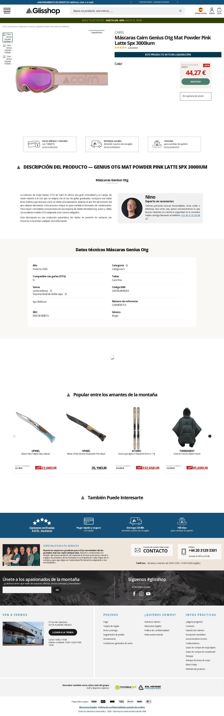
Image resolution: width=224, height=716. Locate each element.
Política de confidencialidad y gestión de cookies (121, 707)
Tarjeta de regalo (111, 626)
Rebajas (189, 656)
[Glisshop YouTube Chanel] (148, 594)
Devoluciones (109, 638)
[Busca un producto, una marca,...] (180, 11)
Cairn (119, 32)
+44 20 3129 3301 (203, 550)
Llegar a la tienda (62, 632)
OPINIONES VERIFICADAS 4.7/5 (65, 2)
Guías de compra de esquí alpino (201, 647)
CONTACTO (155, 551)
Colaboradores (192, 643)
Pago (105, 621)
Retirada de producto (195, 668)
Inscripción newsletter (196, 634)
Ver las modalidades (112, 147)
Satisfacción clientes (195, 630)
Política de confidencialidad (156, 630)
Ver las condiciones (49, 147)
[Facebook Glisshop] (134, 594)
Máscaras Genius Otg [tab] (112, 180)
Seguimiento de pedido (113, 634)
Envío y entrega (110, 630)
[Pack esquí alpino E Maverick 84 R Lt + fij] (136, 428)
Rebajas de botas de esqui (198, 660)
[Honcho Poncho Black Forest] (187, 428)
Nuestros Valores (152, 621)
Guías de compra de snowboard (200, 651)
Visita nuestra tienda (153, 634)
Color (118, 63)
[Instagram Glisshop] (141, 594)
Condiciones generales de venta (117, 643)
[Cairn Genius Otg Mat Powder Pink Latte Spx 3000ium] (61, 79)
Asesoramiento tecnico (196, 638)
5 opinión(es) (133, 48)
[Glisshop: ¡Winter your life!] (43, 11)
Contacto (190, 626)
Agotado (195, 81)
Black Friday (191, 664)
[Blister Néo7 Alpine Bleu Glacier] (35, 428)
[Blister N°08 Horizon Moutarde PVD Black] (86, 428)
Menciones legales (153, 626)
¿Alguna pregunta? (194, 621)
